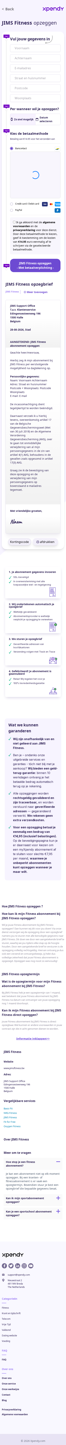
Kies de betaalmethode (29, 133)
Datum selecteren (46, 119)
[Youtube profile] (30, 1266)
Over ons (7, 1378)
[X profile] (11, 1266)
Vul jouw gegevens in (30, 38)
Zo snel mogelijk (24, 119)
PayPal (18, 210)
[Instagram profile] (24, 1266)
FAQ (4, 1359)
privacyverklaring (24, 230)
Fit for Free (9, 1121)
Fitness (5, 1307)
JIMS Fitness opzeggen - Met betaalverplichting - (35, 265)
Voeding (6, 1341)
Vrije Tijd (6, 1324)
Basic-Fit (8, 1108)
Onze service (9, 1383)
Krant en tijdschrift (11, 1313)
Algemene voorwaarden (15, 1414)
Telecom (6, 1318)
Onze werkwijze (10, 1389)
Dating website (9, 1335)
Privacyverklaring (11, 1409)
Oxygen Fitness (12, 1126)
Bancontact (21, 148)
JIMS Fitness (10, 1117)
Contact (6, 1394)
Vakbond (6, 1330)
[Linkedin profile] (17, 1266)
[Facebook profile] (4, 1266)
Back (8, 8)
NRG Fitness (10, 1113)
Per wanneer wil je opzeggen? (34, 109)
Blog (4, 1400)
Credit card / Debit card (27, 203)
